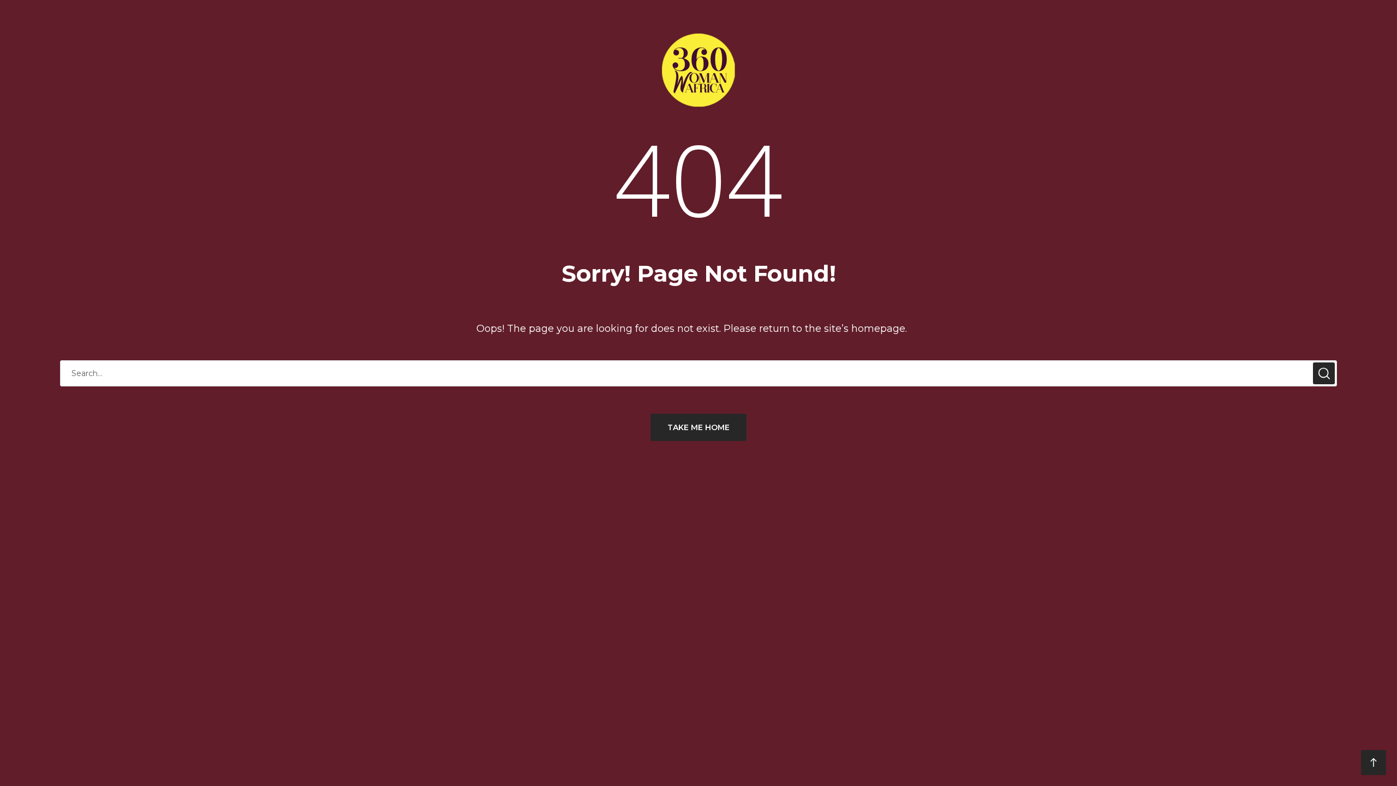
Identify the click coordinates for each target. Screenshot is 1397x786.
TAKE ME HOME (698, 427)
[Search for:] (698, 373)
